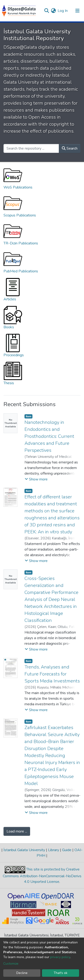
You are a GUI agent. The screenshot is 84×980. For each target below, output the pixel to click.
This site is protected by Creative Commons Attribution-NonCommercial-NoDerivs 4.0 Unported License (42, 875)
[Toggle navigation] (77, 10)
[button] (53, 11)
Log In (63, 10)
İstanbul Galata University (24, 850)
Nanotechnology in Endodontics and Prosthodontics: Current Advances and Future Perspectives (49, 436)
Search (71, 148)
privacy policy (60, 957)
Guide (66, 850)
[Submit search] (46, 11)
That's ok (60, 973)
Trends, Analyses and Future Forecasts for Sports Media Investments (52, 674)
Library (53, 850)
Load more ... (17, 831)
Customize (10, 963)
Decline (22, 973)
